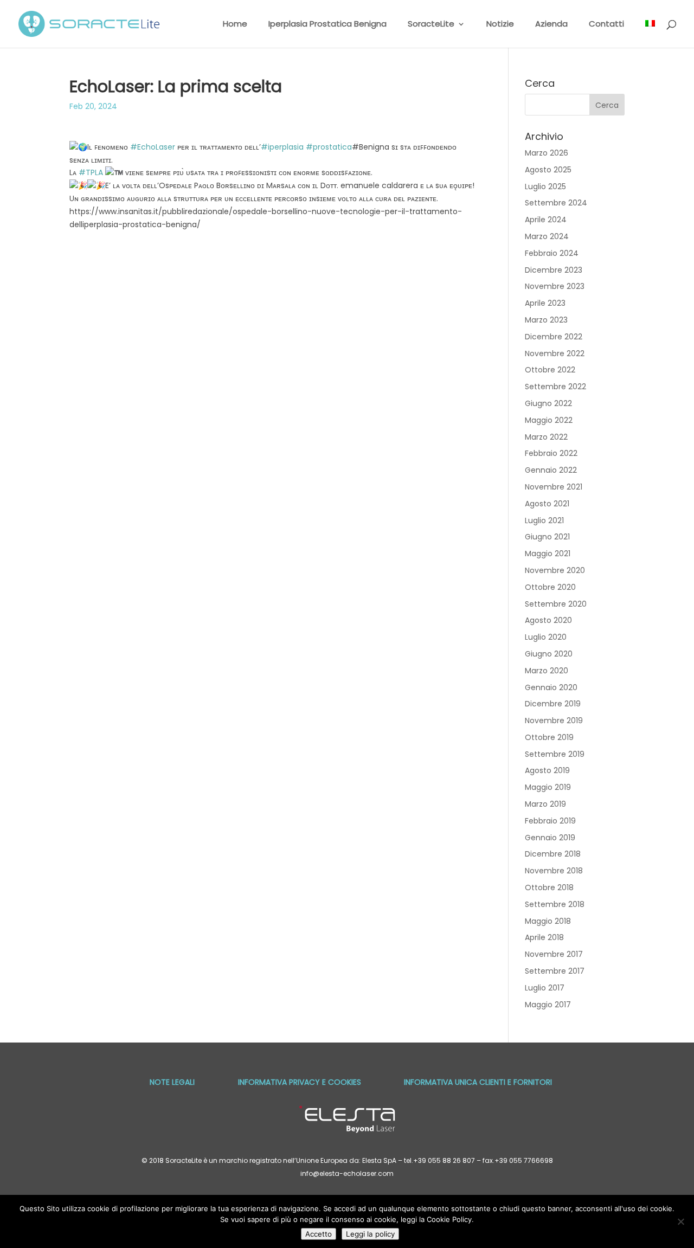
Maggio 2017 (548, 1004)
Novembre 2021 (553, 486)
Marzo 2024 (547, 236)
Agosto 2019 (547, 770)
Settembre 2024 (556, 202)
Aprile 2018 (544, 937)
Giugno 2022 (548, 403)
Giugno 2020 (549, 653)
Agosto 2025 (548, 169)
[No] (680, 1221)
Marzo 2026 (546, 152)
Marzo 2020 (546, 670)
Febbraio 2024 (552, 253)
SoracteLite (431, 24)
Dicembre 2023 (553, 270)
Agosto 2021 (547, 503)
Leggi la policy (370, 1234)
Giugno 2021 (547, 536)
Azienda (551, 24)
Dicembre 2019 (553, 703)
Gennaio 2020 (551, 687)
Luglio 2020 (546, 637)
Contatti (606, 24)
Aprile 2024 (546, 219)
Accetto (318, 1234)
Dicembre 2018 (553, 853)
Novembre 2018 (554, 870)
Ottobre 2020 (550, 587)
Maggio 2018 (548, 921)
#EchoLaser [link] (152, 146)
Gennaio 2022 (551, 470)
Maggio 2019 (548, 787)
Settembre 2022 (555, 386)
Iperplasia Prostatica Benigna (327, 24)
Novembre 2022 (554, 353)
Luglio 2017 (544, 987)
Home (235, 24)
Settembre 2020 (556, 604)
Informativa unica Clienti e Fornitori (478, 1082)
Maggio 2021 (547, 553)
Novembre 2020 (555, 570)
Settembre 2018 (554, 904)
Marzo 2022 (546, 437)
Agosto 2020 (548, 620)
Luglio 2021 (544, 520)
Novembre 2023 (554, 286)
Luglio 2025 (545, 186)
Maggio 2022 (549, 420)
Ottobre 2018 (549, 887)
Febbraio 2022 (551, 453)
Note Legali (172, 1082)
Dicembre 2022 (553, 336)
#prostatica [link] (329, 146)
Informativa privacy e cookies (299, 1082)
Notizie (500, 24)
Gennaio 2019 (550, 837)
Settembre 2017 (554, 971)
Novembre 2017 (554, 954)
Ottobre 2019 (549, 737)
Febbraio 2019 (550, 820)
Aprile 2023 (545, 303)
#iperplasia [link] (282, 146)
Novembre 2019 (554, 720)
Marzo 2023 (546, 319)
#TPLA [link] (91, 172)
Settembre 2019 (554, 754)
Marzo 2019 (545, 804)
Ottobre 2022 (550, 369)
